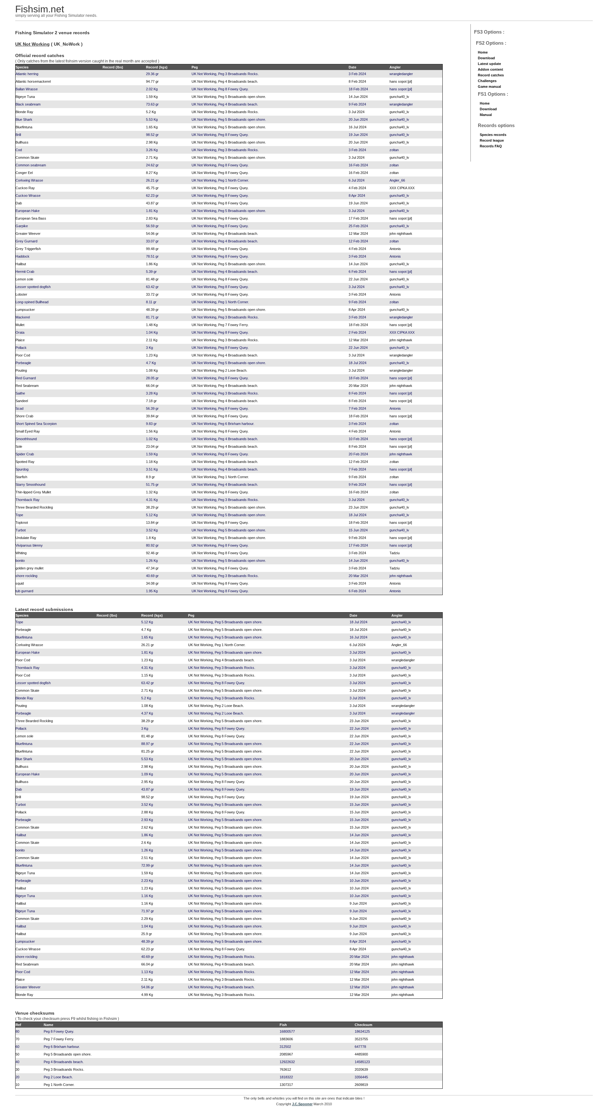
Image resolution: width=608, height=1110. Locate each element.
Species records (493, 135)
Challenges (487, 81)
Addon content (490, 69)
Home (483, 52)
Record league (492, 140)
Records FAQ (491, 146)
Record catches (491, 75)
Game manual (489, 86)
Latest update (489, 64)
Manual (486, 115)
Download (486, 58)
